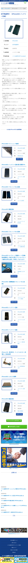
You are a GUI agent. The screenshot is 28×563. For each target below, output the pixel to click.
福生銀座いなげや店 (21, 272)
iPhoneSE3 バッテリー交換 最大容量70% (13, 164)
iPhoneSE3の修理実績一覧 (14, 420)
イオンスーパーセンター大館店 (21, 298)
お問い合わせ (14, 542)
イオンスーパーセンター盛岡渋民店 (21, 246)
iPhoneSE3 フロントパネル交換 (11, 187)
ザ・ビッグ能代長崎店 (21, 342)
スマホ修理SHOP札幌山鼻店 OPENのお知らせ (12, 500)
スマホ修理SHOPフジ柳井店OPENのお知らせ (12, 512)
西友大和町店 (20, 411)
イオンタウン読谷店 (21, 177)
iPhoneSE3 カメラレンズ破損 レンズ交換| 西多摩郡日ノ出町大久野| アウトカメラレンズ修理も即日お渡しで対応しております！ (14, 257)
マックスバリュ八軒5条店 (21, 222)
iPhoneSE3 (15, 40)
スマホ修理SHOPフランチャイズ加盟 (14, 545)
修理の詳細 (19, 158)
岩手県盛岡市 (15, 44)
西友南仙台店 (20, 155)
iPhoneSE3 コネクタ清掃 (9, 376)
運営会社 (14, 552)
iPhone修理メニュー (14, 540)
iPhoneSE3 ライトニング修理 (10, 143)
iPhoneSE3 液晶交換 (8, 209)
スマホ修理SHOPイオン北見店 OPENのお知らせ (12, 495)
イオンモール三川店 (21, 320)
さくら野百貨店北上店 (21, 367)
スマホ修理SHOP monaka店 (19, 56)
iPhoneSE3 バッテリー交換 (9, 307)
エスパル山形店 (21, 200)
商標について (14, 547)
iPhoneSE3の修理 (21, 148)
